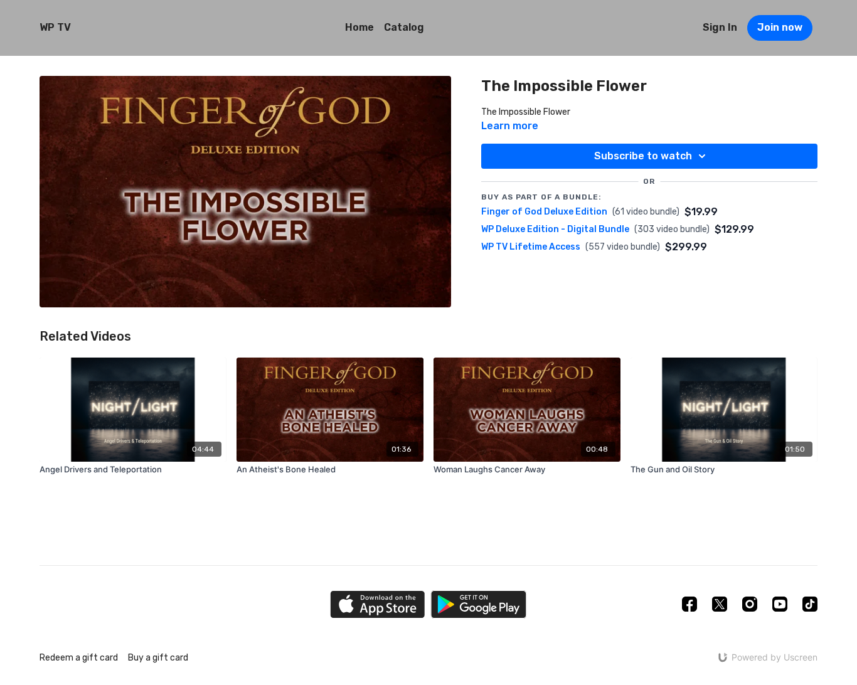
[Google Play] (478, 604)
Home (359, 27)
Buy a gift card (158, 657)
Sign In (720, 27)
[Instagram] (749, 604)
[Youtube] (779, 604)
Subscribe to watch (643, 156)
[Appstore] (377, 604)
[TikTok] (809, 604)
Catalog (404, 27)
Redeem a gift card (79, 657)
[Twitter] (719, 604)
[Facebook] (689, 604)
